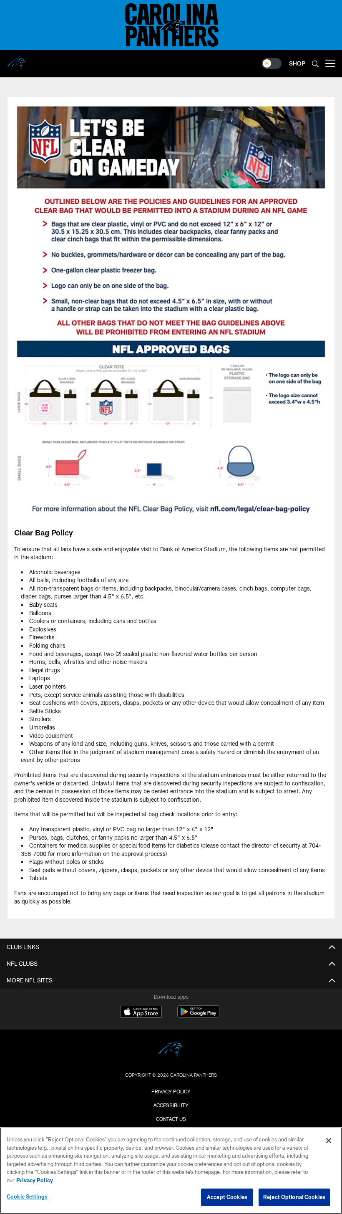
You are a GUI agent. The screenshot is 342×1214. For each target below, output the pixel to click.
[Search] (315, 63)
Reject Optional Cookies (294, 1197)
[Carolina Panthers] (171, 1050)
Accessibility (171, 1105)
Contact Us (171, 1119)
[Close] (328, 1140)
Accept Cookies (227, 1197)
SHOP (297, 63)
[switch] (272, 63)
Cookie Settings (27, 1196)
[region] (171, 1170)
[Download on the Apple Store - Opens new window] (141, 1013)
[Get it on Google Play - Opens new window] (198, 1016)
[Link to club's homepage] (17, 60)
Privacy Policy (171, 1091)
